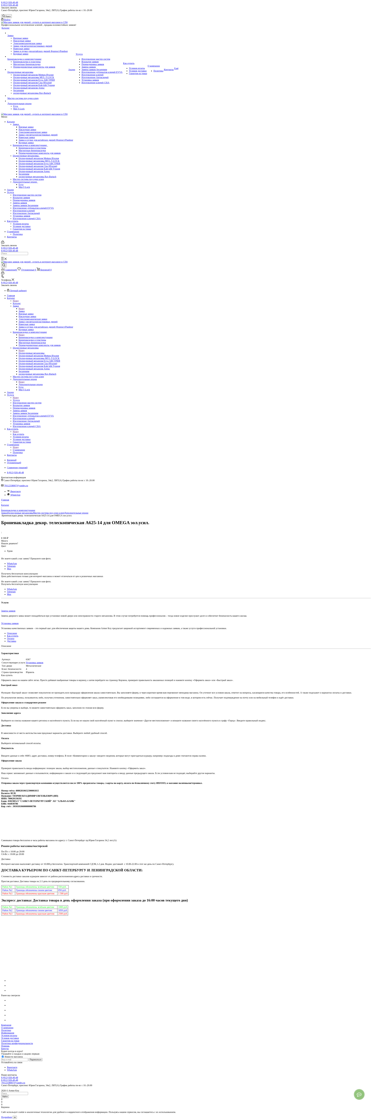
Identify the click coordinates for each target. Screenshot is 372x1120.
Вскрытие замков (21, 197)
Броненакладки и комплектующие (30, 145)
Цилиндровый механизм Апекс (34, 171)
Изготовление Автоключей (26, 213)
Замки (16, 124)
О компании (13, 231)
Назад (16, 301)
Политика (18, 234)
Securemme (24, 174)
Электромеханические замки (33, 132)
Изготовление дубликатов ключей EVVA (33, 208)
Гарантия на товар (22, 229)
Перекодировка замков (24, 200)
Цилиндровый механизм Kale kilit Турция (39, 169)
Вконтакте (15, 491)
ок (15, 1117)
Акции (10, 189)
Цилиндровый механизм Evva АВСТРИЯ (39, 163)
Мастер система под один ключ (28, 179)
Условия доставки (22, 226)
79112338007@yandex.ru (16, 485)
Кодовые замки (26, 142)
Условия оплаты (21, 223)
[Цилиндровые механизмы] (37, 69)
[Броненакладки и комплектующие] (37, 56)
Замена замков (20, 203)
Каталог (11, 121)
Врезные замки (26, 127)
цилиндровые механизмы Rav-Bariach (37, 176)
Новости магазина (13, 1056)
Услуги (10, 192)
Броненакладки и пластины (32, 148)
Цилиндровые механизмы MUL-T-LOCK (39, 161)
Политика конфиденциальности (17, 1043)
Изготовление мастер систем (27, 195)
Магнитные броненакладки (32, 150)
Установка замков (21, 216)
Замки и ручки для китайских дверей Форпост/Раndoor (46, 140)
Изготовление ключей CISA (27, 218)
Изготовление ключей (24, 210)
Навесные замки (27, 137)
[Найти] (2, 257)
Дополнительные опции (25, 182)
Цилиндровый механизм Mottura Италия (39, 158)
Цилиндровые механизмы (26, 155)
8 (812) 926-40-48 (9, 2)
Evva (21, 184)
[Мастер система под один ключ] (37, 95)
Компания (6, 1025)
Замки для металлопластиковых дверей (38, 135)
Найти (5, 1096)
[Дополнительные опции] (37, 101)
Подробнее (6, 1117)
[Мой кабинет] (2, 243)
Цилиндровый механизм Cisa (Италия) (38, 166)
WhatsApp (15, 495)
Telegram (11, 566)
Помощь (5, 1046)
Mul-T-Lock (24, 187)
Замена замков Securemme (25, 205)
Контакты (12, 237)
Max (9, 568)
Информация (7, 1033)
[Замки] (37, 33)
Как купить (12, 221)
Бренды (5, 1048)
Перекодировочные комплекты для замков (40, 153)
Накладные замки (27, 129)
